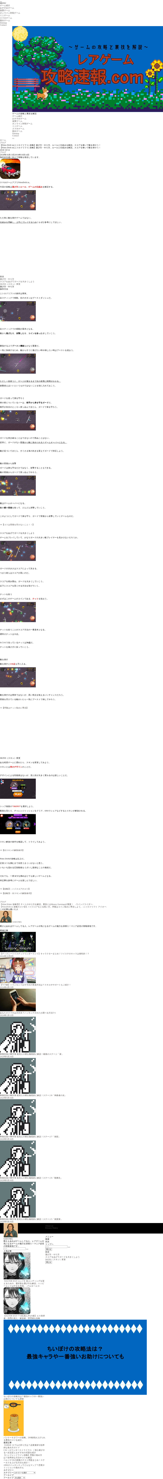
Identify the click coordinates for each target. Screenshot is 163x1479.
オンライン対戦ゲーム (10, 13)
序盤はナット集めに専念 (15, 708)
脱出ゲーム (5, 20)
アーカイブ (9, 1478)
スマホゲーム (6, 18)
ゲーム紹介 (5, 5)
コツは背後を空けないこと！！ (18, 525)
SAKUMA (17, 922)
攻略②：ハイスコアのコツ (16, 889)
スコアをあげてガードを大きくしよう (17, 282)
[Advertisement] (71, 254)
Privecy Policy (51, 1228)
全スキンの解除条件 (13, 850)
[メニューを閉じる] (1, 1)
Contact (3, 25)
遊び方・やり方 (7, 279)
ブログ (3, 152)
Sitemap (3, 23)
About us (49, 1226)
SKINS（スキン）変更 (10, 284)
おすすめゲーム (7, 8)
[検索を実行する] (69, 1247)
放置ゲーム (5, 10)
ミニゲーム (5, 15)
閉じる (48, 1249)
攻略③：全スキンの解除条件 (17, 893)
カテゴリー (9, 1473)
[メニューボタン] (13, 138)
